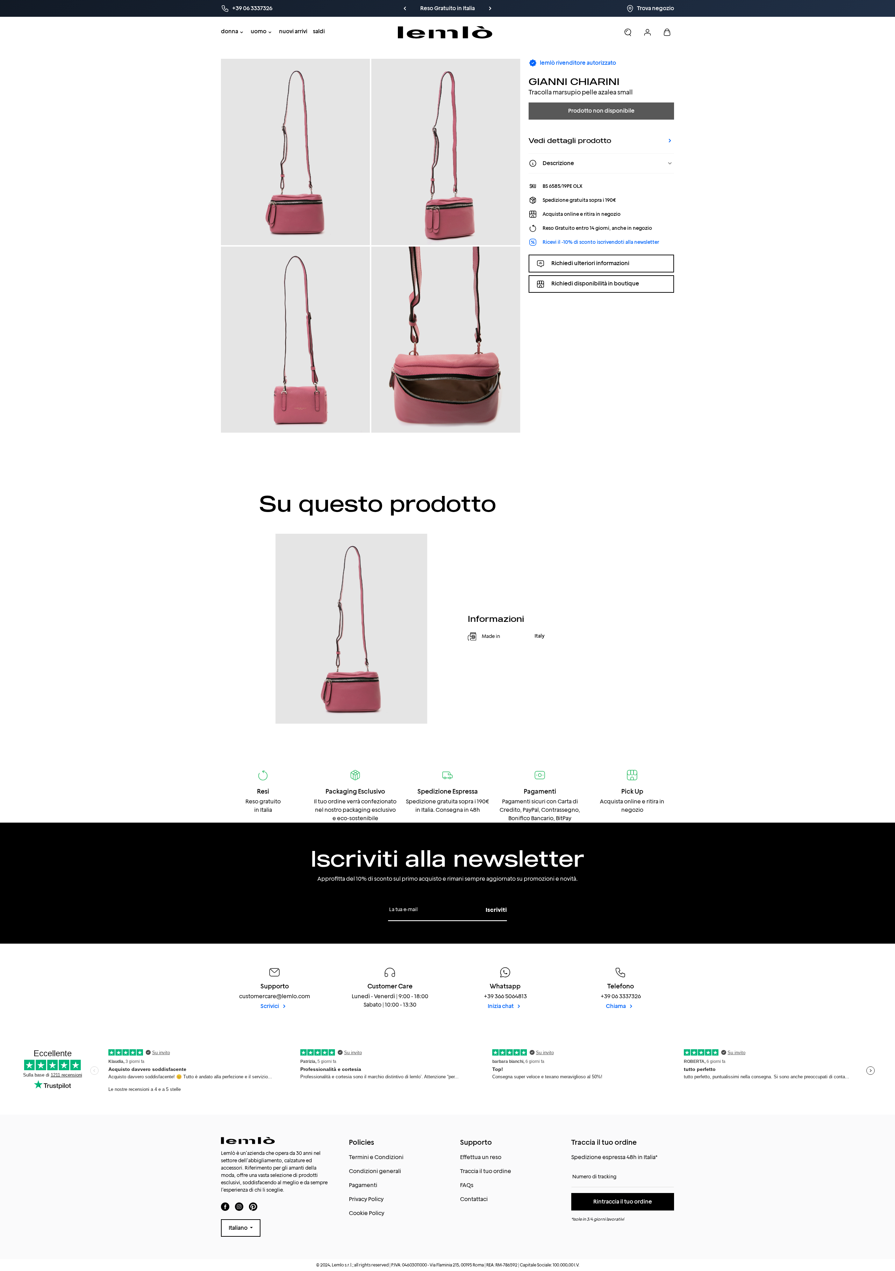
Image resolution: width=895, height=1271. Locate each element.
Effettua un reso (480, 1157)
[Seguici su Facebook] (225, 1206)
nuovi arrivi (293, 31)
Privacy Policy (366, 1199)
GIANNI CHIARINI (574, 81)
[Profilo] (647, 32)
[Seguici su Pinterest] (253, 1206)
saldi (319, 31)
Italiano (239, 1227)
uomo (258, 31)
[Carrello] (667, 32)
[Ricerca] (628, 32)
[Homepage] (445, 32)
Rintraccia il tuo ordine (622, 1201)
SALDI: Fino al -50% (462, 8)
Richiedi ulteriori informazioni (590, 263)
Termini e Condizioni (376, 1157)
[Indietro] (422, 8)
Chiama (616, 1006)
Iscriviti (496, 910)
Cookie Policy (366, 1213)
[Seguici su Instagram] (239, 1206)
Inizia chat (501, 1006)
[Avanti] (503, 8)
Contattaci (474, 1199)
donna (229, 31)
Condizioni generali (375, 1171)
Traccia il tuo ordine (485, 1171)
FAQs (466, 1185)
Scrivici (270, 1006)
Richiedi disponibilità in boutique (595, 284)
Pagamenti (363, 1185)
